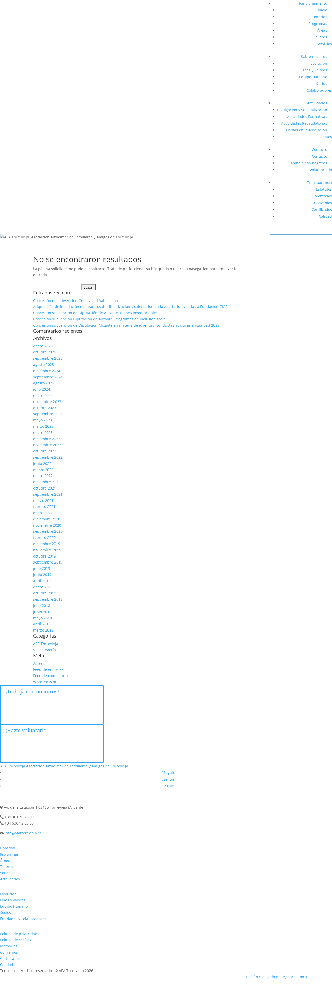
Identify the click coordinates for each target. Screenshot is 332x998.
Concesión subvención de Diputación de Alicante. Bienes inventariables (95, 312)
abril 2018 (42, 623)
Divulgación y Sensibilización (302, 109)
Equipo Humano (313, 76)
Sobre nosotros (314, 56)
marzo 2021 (43, 500)
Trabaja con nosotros (308, 162)
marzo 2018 (43, 630)
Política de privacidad (18, 933)
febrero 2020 (44, 537)
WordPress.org (46, 681)
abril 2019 (42, 580)
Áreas (322, 30)
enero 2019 (43, 587)
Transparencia (319, 182)
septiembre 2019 (48, 562)
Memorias (323, 195)
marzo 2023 (43, 426)
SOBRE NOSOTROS (20, 885)
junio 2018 (42, 611)
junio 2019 (42, 574)
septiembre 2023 (48, 413)
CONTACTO (11, 798)
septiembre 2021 (48, 494)
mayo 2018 (42, 617)
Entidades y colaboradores (23, 918)
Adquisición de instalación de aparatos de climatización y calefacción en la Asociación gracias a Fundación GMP (130, 306)
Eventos (325, 136)
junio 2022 (42, 463)
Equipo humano (14, 906)
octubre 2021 (44, 488)
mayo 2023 (42, 420)
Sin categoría (44, 649)
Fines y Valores (314, 70)
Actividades (317, 103)
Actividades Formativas (307, 116)
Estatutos (324, 189)
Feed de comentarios (51, 675)
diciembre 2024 (46, 370)
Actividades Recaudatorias (304, 123)
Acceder (40, 663)
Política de (15, 939)
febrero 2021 (44, 506)
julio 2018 (41, 605)
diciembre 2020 (46, 519)
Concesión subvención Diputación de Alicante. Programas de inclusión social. (100, 319)
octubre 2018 (44, 593)
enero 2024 (43, 395)
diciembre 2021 (46, 481)
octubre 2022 (44, 450)
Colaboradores (319, 90)
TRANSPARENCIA (18, 925)
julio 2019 (41, 568)
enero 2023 (43, 432)
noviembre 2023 (47, 401)
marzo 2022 (43, 469)
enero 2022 (43, 475)
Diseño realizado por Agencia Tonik (276, 976)
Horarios (319, 16)
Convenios (323, 202)
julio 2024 (41, 389)
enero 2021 (43, 512)
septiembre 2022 (48, 457)
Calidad (325, 216)
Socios (321, 83)
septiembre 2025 (48, 358)
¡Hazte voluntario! (27, 730)
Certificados (322, 209)
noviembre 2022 (47, 444)
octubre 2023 (44, 407)
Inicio (322, 10)
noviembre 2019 (47, 549)
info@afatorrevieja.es (23, 832)
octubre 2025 (44, 352)
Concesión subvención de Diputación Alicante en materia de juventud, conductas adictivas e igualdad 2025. (126, 325)
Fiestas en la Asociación (306, 130)
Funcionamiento (313, 3)
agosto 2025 (43, 364)
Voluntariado (321, 169)
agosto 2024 (43, 382)
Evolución (318, 63)
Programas (317, 23)
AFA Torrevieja (45, 643)
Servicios (324, 43)
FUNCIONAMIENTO (19, 839)
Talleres (320, 37)
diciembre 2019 (46, 543)
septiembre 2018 (48, 599)
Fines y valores (12, 899)
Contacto (319, 149)
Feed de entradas (48, 669)
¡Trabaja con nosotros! (32, 691)
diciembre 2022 (46, 438)
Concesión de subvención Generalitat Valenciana (75, 300)
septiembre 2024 (48, 376)
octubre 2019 (44, 556)
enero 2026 (43, 346)
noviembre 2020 (47, 525)
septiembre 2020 (48, 531)
